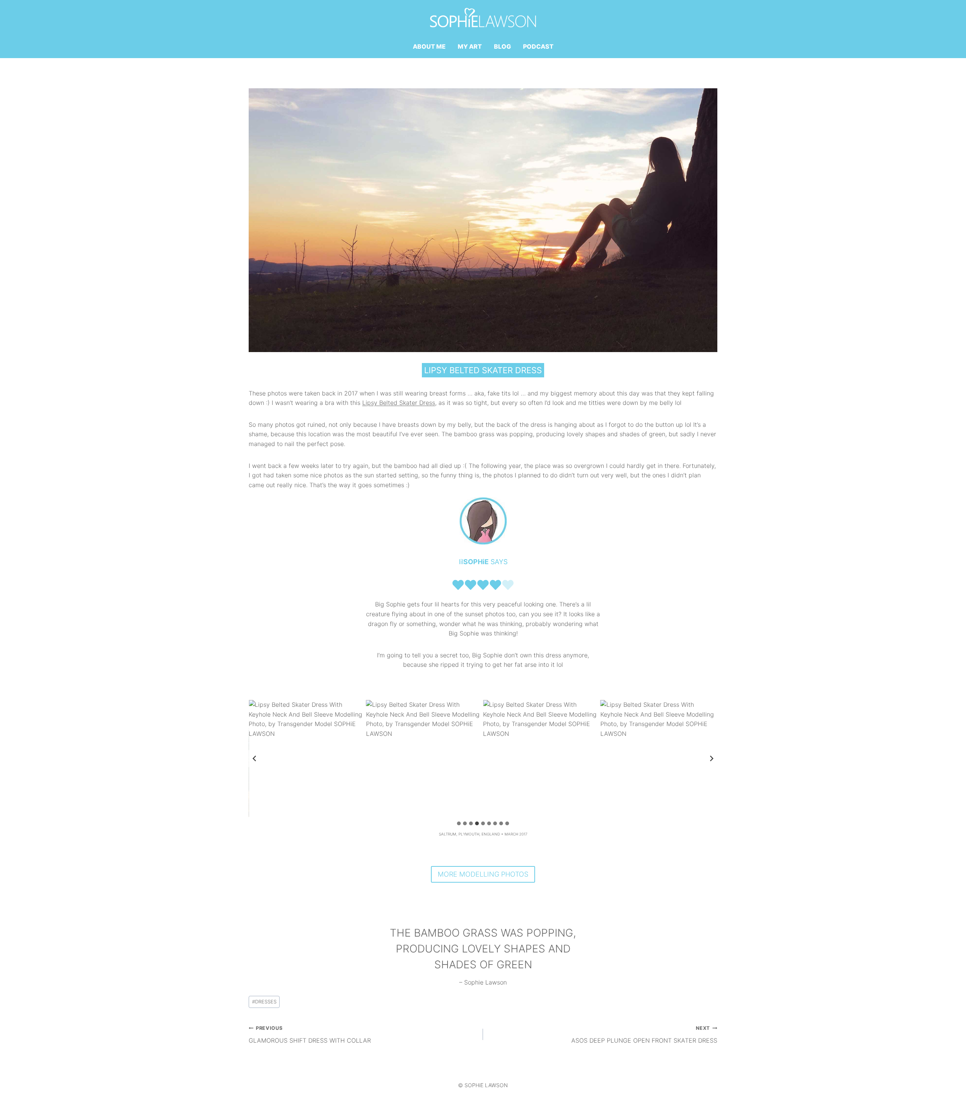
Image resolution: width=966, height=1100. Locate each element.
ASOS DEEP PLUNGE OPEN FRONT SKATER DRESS (644, 1034)
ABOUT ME (429, 46)
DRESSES (264, 1002)
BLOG (502, 46)
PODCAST (538, 46)
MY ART (470, 46)
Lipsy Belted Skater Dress (398, 402)
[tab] (459, 823)
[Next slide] (711, 758)
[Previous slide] (255, 758)
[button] (307, 758)
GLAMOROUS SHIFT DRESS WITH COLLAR (310, 1034)
